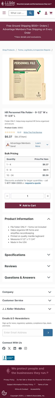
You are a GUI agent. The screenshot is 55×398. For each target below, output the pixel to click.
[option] (27, 79)
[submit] (48, 332)
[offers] (39, 13)
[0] (51, 13)
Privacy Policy (9, 380)
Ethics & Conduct (21, 389)
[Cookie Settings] (4, 393)
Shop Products (8, 50)
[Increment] (47, 196)
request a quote (33, 183)
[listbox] (27, 79)
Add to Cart (29, 205)
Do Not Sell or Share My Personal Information (34, 380)
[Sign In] (46, 13)
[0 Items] (51, 13)
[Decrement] (7, 196)
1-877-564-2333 (13, 183)
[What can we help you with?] (30, 13)
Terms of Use (43, 384)
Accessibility (35, 389)
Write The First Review (33, 132)
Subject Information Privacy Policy (21, 384)
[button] (27, 31)
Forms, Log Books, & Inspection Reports (34, 50)
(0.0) (19, 132)
